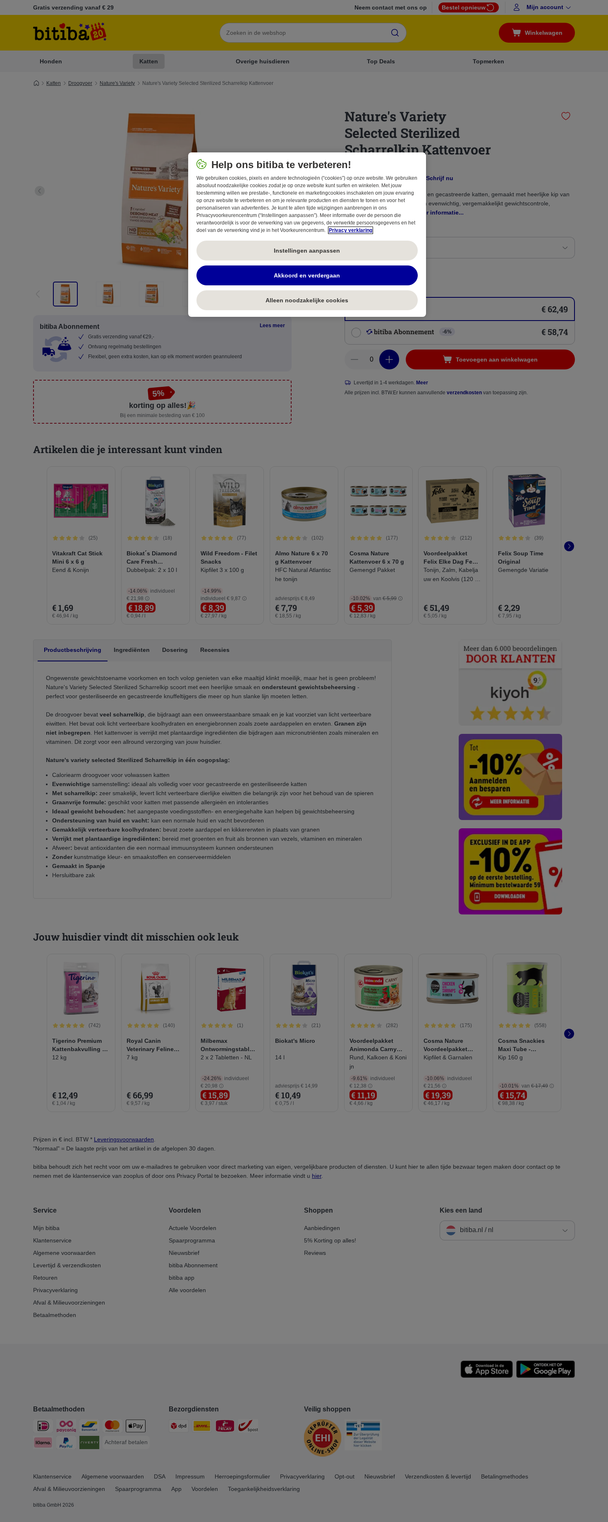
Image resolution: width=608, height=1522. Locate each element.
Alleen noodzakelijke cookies (307, 300)
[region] (307, 234)
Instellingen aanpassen (307, 250)
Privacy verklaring (350, 230)
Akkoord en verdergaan (307, 275)
